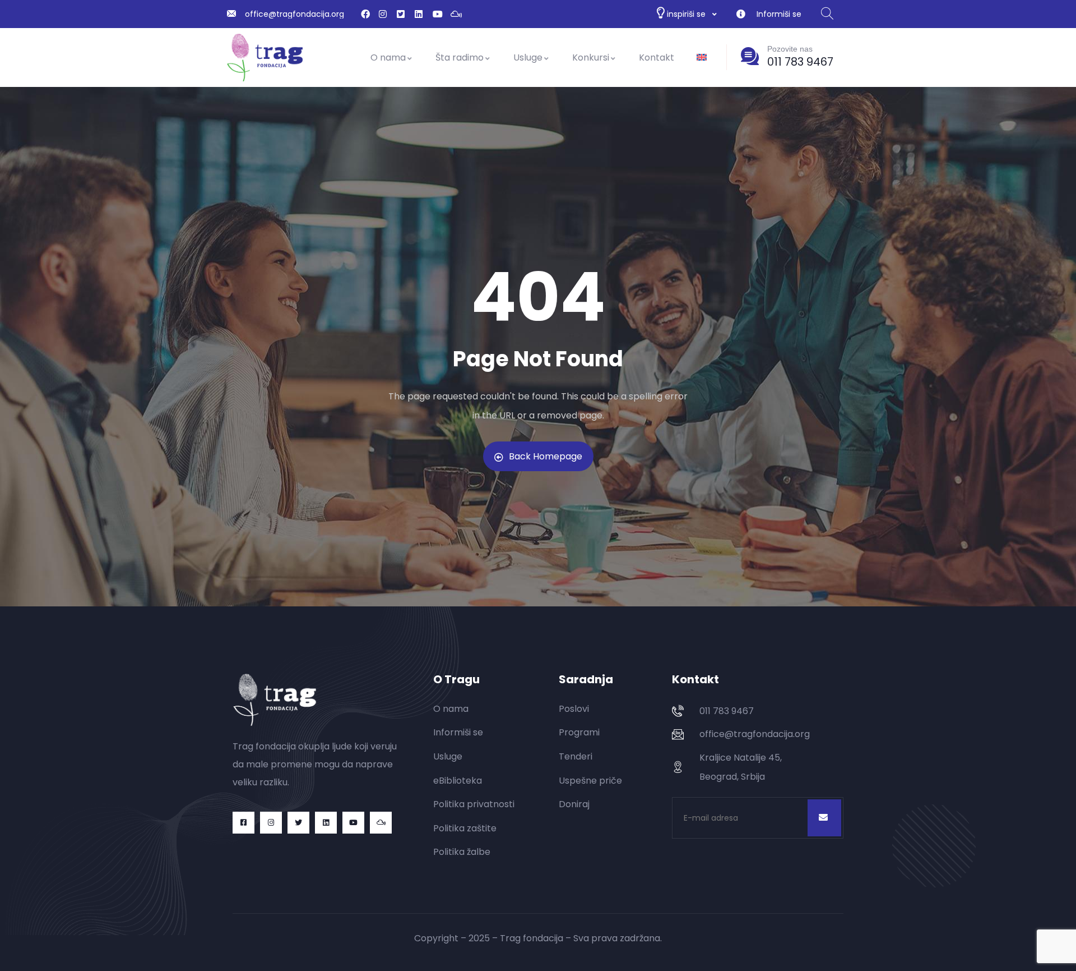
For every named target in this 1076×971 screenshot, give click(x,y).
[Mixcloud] (381, 823)
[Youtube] (353, 823)
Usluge (527, 57)
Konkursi (590, 57)
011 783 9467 (800, 62)
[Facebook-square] (243, 823)
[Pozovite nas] (750, 56)
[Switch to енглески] (701, 58)
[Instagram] (271, 823)
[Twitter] (298, 823)
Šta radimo (459, 57)
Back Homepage (545, 456)
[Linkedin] (326, 823)
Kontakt (656, 57)
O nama (388, 57)
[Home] (265, 57)
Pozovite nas (790, 48)
